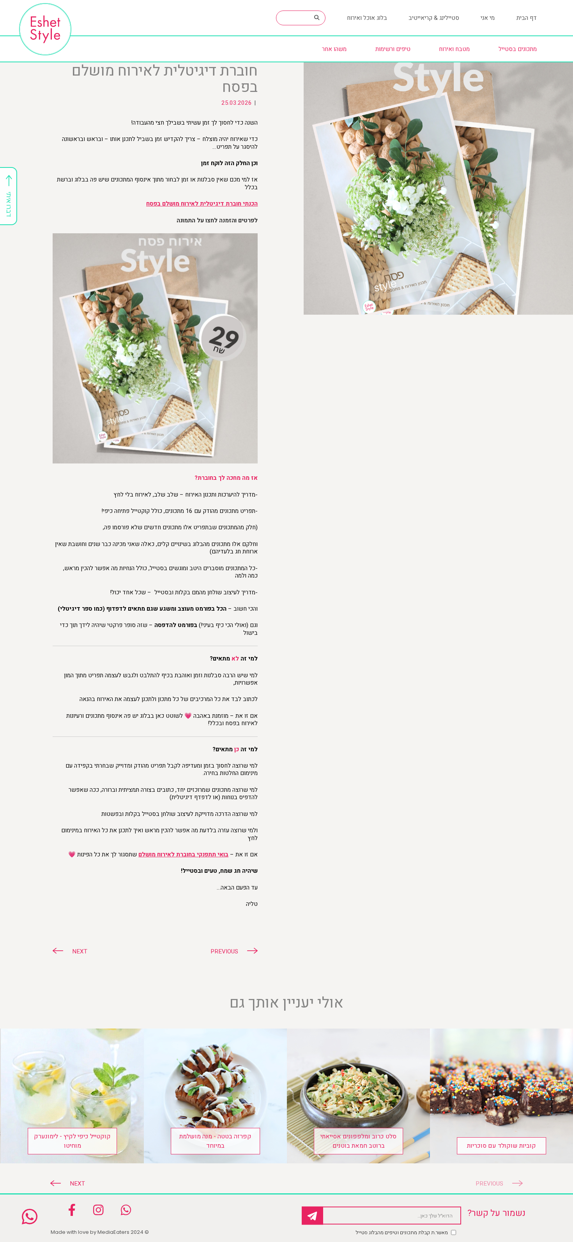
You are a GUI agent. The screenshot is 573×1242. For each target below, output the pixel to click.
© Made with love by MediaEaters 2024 (100, 1232)
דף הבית (526, 18)
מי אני (488, 18)
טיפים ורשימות (392, 49)
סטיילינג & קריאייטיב (434, 18)
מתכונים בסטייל (518, 49)
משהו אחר (334, 49)
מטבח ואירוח (454, 49)
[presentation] (494, 1183)
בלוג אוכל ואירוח (367, 18)
